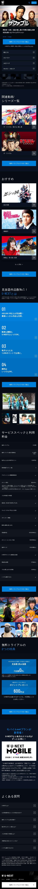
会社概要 (8, 879)
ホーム (3, 879)
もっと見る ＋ (19, 264)
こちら (31, 46)
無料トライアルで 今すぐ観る (19, 42)
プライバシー (14, 879)
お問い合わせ (21, 879)
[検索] (29, 2)
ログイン (34, 2)
